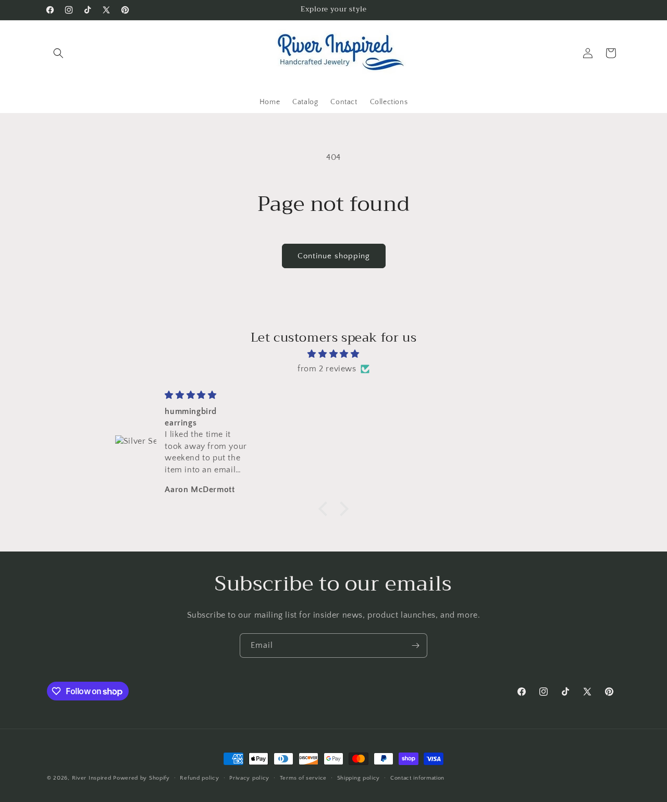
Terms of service (303, 778)
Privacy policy (249, 778)
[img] (333, 354)
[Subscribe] (415, 645)
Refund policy (199, 778)
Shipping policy (358, 778)
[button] (58, 53)
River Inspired (93, 778)
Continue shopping (334, 256)
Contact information (417, 778)
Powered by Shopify (141, 778)
